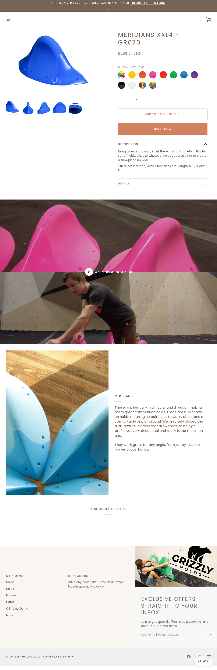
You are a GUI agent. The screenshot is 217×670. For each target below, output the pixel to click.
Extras (10, 602)
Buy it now (162, 129)
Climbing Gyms (17, 609)
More (9, 615)
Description (128, 144)
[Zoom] (57, 65)
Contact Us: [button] (78, 576)
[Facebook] (189, 657)
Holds (10, 589)
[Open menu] (12, 19)
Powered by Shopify (59, 656)
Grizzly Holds (21, 656)
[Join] (207, 634)
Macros (11, 595)
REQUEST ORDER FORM (148, 3)
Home (10, 582)
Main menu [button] (14, 576)
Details (124, 183)
